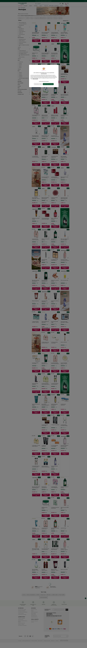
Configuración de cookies (44, 81)
